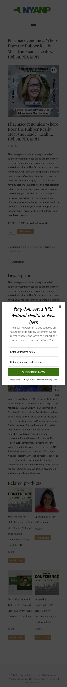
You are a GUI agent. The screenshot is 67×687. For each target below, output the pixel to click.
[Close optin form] (61, 307)
